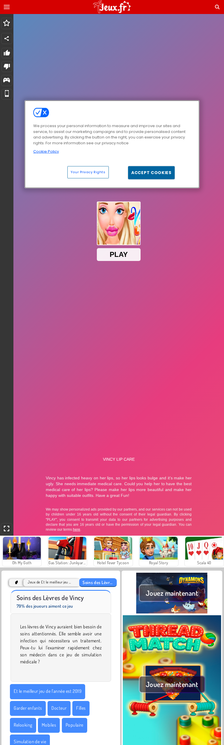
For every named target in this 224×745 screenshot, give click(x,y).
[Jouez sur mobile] (6, 94)
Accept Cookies (151, 172)
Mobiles (49, 725)
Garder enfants (28, 708)
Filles (81, 708)
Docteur (58, 708)
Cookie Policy (46, 151)
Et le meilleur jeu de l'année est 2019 (47, 691)
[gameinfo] (6, 80)
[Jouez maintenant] (172, 612)
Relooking (23, 725)
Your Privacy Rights (88, 171)
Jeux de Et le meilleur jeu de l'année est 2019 (50, 582)
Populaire (74, 725)
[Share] (6, 38)
